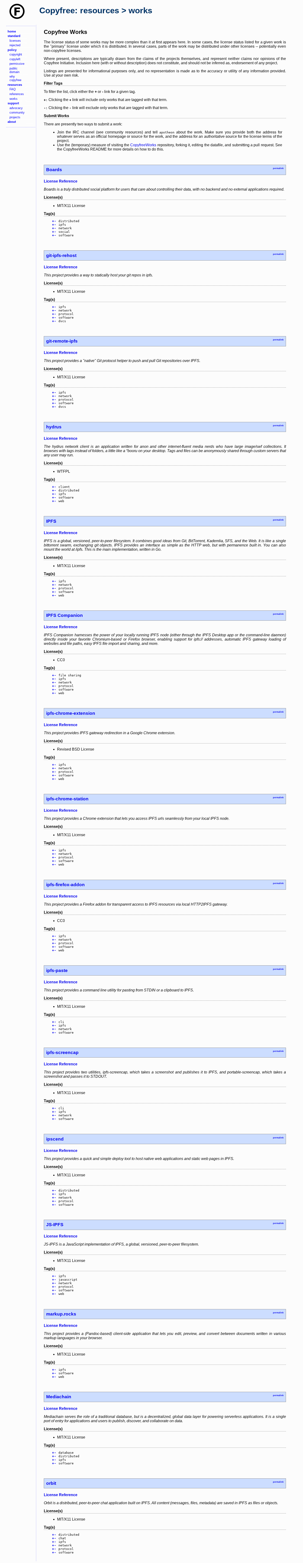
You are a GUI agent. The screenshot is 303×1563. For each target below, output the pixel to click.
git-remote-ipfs (62, 341)
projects (14, 117)
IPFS (51, 521)
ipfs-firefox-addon (65, 884)
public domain (14, 70)
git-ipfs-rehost (61, 255)
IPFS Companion (64, 615)
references (16, 94)
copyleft (14, 59)
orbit (51, 1483)
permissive (16, 63)
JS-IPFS (54, 1224)
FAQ (12, 89)
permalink (278, 168)
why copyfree (15, 78)
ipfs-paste (57, 970)
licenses (15, 40)
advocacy (16, 108)
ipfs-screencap (62, 1052)
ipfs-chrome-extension (70, 713)
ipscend (55, 1139)
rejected (14, 45)
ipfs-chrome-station (67, 798)
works (13, 99)
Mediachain (58, 1396)
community (17, 112)
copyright (15, 54)
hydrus (54, 426)
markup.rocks (61, 1313)
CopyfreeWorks (143, 145)
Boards (54, 169)
